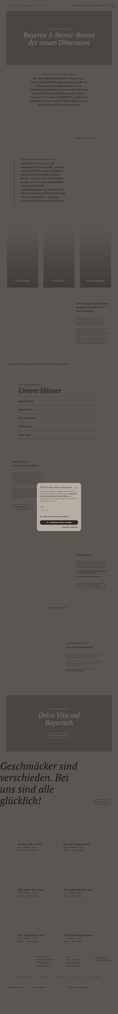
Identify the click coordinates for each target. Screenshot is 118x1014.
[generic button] (76, 488)
